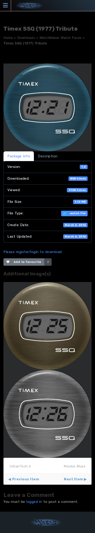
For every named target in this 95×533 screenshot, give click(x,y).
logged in (34, 502)
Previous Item (25, 479)
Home (8, 38)
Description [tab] (48, 156)
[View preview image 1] (47, 326)
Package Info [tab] (18, 156)
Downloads (26, 38)
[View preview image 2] (47, 414)
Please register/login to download (32, 252)
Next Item (73, 479)
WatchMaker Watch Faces (60, 38)
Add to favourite (26, 262)
